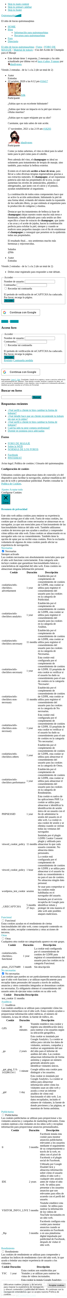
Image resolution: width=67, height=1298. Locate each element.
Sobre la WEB (15, 446)
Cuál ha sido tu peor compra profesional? (29, 427)
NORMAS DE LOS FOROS (23, 449)
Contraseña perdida (23, 360)
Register (14, 321)
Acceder (9, 300)
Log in (4, 321)
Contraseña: (10, 285)
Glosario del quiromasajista (49, 463)
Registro (8, 360)
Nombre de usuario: (14, 281)
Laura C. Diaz (15, 379)
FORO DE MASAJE (19, 443)
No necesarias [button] (8, 970)
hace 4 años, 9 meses (48, 61)
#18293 (47, 128)
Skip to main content (18, 4)
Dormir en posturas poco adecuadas (26, 430)
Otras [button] (4, 935)
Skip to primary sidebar (20, 7)
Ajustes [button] (5, 489)
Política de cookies (24, 463)
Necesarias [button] (6, 548)
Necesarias (10, 551)
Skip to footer (15, 10)
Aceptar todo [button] (16, 489)
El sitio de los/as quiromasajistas (17, 47)
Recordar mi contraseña (20, 288)
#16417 (44, 81)
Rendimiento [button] (7, 1248)
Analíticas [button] (6, 1001)
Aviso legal (7, 463)
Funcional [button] (6, 917)
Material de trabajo (23, 49)
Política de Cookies (11, 483)
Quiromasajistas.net (11, 15)
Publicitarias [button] (7, 1111)
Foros (39, 47)
